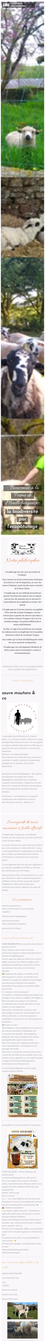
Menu (41, 5)
